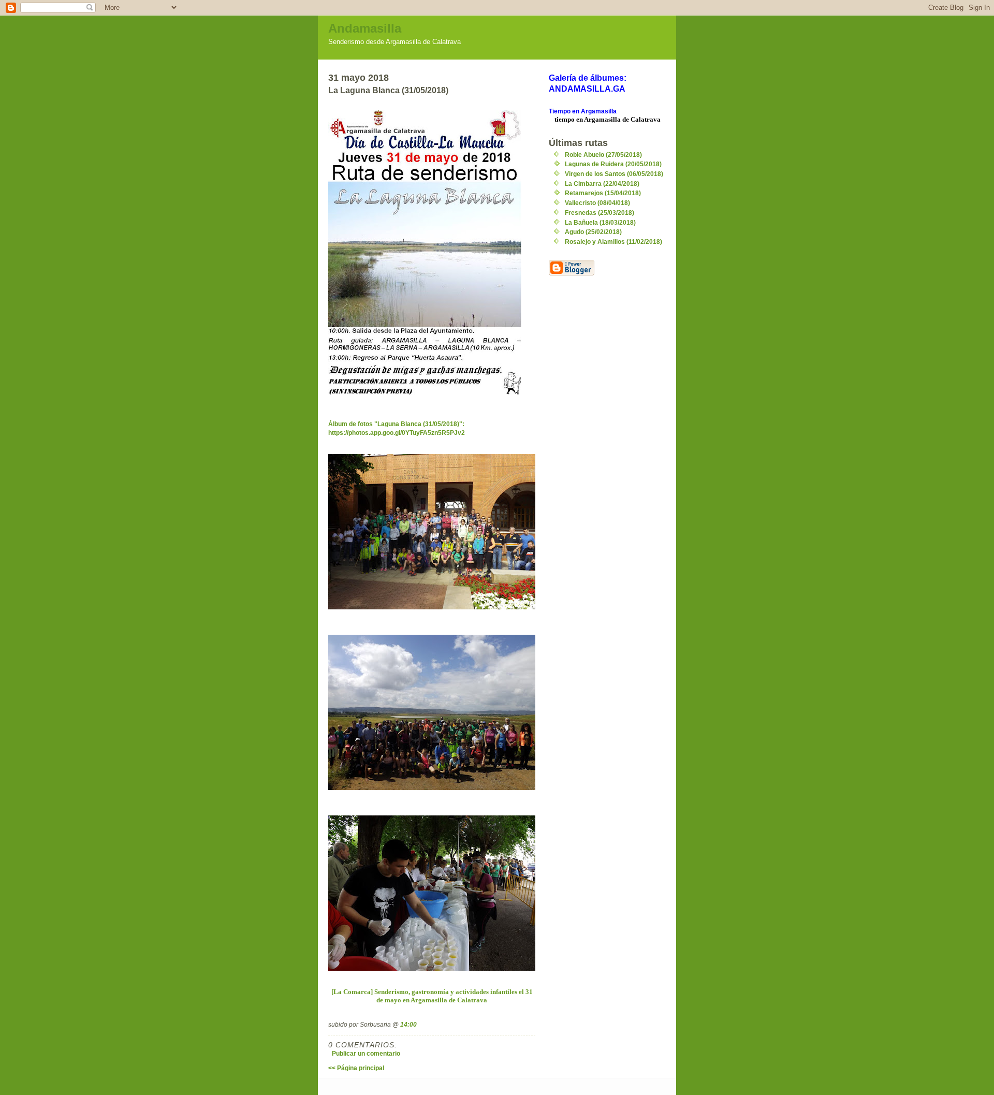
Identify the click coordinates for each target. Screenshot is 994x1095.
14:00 (408, 1024)
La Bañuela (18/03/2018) (600, 222)
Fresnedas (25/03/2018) (599, 212)
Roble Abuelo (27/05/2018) (603, 154)
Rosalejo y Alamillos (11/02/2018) (613, 241)
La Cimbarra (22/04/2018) (602, 183)
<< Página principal (356, 1067)
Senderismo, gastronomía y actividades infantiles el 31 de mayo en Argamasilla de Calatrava (453, 996)
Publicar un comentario (366, 1053)
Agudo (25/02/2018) (593, 231)
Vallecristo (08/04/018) (597, 202)
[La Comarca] (352, 992)
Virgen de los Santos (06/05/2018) (614, 173)
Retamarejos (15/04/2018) (603, 192)
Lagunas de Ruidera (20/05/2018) (613, 163)
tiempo (564, 119)
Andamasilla (364, 28)
